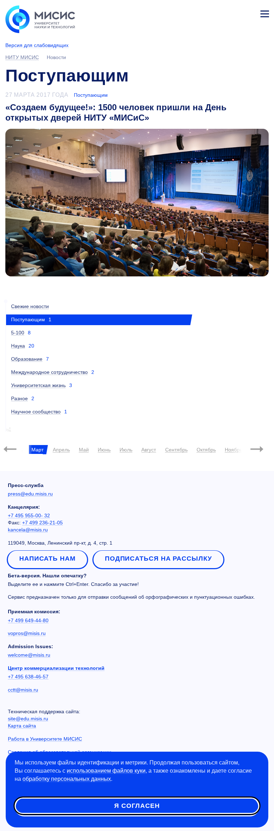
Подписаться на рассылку (158, 558)
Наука (18, 346)
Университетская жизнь (38, 385)
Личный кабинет (247, 13)
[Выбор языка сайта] (231, 12)
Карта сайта (22, 726)
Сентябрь (176, 449)
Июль (126, 449)
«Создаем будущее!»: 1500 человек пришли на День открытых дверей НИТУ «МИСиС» (116, 112)
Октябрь (206, 449)
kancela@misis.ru (28, 530)
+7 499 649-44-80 (28, 620)
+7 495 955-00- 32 (29, 515)
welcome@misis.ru (29, 655)
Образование (26, 359)
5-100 (17, 332)
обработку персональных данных (66, 779)
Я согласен (137, 805)
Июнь (104, 449)
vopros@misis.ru (27, 633)
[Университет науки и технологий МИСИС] (40, 18)
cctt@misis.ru (23, 690)
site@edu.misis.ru (28, 718)
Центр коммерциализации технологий (56, 668)
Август (148, 449)
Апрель (61, 449)
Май (84, 449)
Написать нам (47, 558)
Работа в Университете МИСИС (45, 739)
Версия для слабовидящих (36, 45)
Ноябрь (233, 449)
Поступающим (91, 95)
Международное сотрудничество (49, 372)
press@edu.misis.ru (30, 494)
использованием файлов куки (106, 771)
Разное (19, 398)
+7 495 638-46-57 (28, 676)
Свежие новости (30, 306)
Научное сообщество (36, 411)
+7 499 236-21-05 (42, 522)
